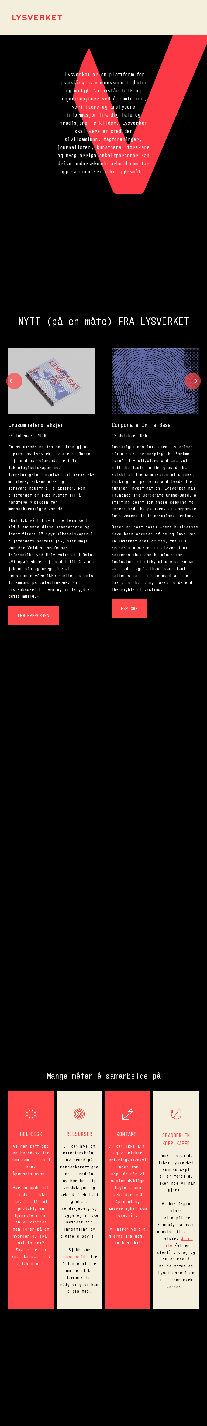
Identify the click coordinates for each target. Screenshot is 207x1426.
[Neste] (193, 381)
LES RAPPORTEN (33, 615)
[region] (103, 486)
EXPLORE (129, 608)
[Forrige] (14, 381)
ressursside (74, 1256)
